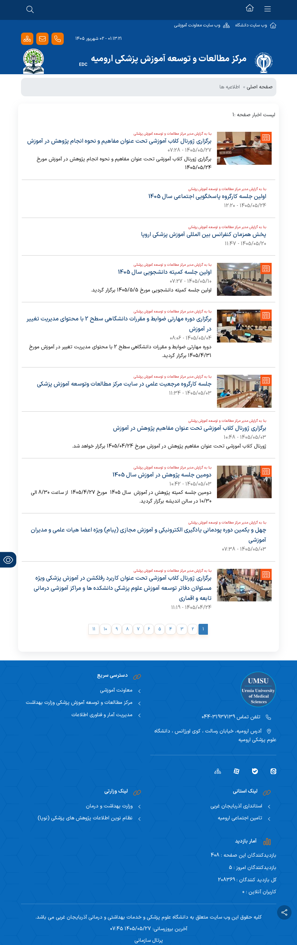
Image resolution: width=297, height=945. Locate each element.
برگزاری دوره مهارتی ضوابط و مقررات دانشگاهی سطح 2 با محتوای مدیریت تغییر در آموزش (119, 324)
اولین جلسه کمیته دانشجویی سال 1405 (165, 272)
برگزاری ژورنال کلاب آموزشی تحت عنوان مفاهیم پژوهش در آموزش (189, 428)
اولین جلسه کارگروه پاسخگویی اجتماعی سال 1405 (207, 196)
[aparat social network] (233, 770)
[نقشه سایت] (27, 39)
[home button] (250, 9)
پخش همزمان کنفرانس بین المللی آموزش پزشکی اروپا (203, 234)
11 (93, 629)
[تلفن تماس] (57, 39)
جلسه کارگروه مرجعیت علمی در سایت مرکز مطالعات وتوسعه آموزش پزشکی (124, 384)
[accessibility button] (8, 560)
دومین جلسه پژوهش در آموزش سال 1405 (162, 475)
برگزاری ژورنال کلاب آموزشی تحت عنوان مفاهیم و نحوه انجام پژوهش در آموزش (119, 141)
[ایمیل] (42, 39)
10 (105, 629)
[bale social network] (252, 770)
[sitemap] (215, 770)
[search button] (30, 9)
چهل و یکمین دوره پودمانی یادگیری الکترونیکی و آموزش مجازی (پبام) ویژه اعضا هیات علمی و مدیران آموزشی (148, 535)
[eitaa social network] (270, 770)
